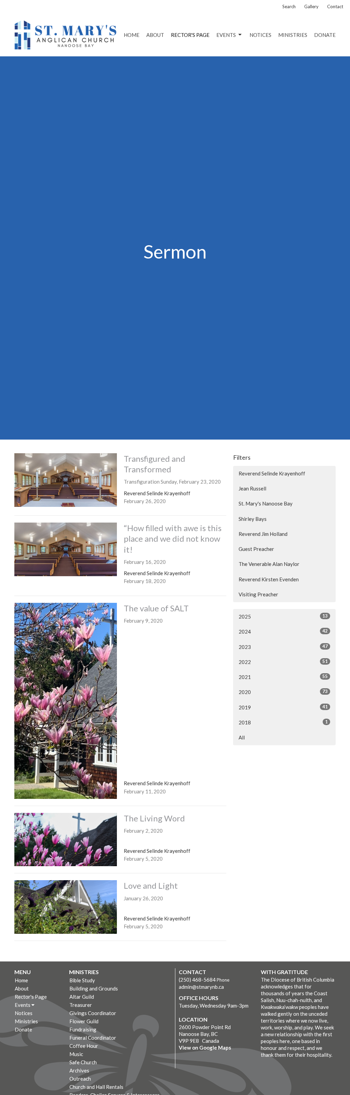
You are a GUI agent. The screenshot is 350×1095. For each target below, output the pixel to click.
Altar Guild (81, 997)
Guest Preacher (256, 549)
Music (76, 1054)
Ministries (292, 35)
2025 (283, 616)
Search (289, 6)
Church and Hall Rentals (96, 1087)
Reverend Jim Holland (263, 534)
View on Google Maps (205, 1047)
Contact (335, 6)
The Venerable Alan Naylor (269, 564)
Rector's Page (190, 35)
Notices (260, 35)
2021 (283, 677)
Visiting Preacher (258, 594)
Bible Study (82, 980)
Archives (79, 1070)
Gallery (311, 6)
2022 (283, 662)
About (155, 35)
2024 (283, 631)
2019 (283, 707)
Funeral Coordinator (92, 1038)
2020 (283, 692)
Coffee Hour (83, 1046)
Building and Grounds (93, 988)
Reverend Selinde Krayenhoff (272, 473)
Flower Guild (83, 1021)
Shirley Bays (253, 519)
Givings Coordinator (92, 1013)
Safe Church (83, 1062)
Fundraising (82, 1029)
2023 (283, 646)
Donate (325, 35)
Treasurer (80, 1005)
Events (226, 35)
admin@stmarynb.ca (201, 987)
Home (131, 35)
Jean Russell (252, 488)
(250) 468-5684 (197, 979)
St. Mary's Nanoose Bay (266, 503)
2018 (283, 722)
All (242, 737)
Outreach (80, 1079)
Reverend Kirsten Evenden (269, 579)
